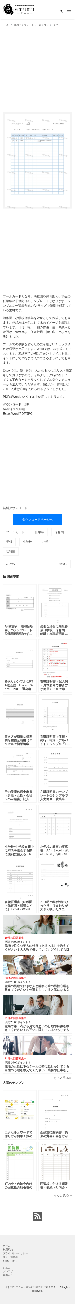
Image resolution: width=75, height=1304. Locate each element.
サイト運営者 (10, 1257)
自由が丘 (8, 1275)
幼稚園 (10, 551)
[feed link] (37, 1216)
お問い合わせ (10, 1260)
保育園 (59, 532)
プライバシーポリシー (15, 1253)
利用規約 (8, 1249)
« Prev (10, 564)
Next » (62, 564)
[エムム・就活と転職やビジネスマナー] (20, 9)
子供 (9, 541)
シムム (6, 1267)
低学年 (39, 532)
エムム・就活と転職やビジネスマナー (37, 1287)
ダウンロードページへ (37, 519)
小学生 (47, 541)
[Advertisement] (37, 69)
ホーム (6, 1245)
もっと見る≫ (63, 1077)
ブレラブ (8, 1271)
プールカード (15, 532)
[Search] (61, 12)
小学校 (27, 541)
